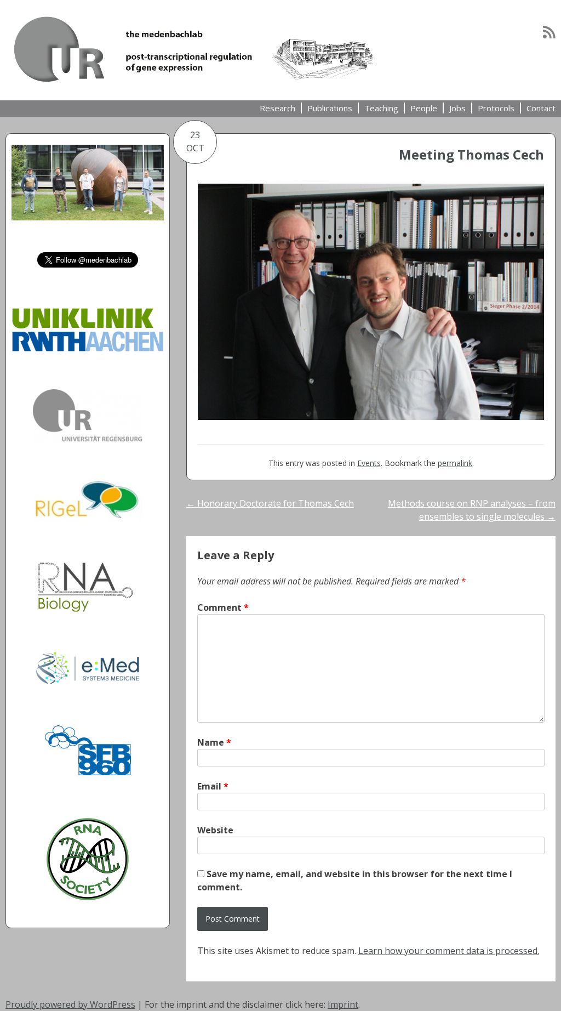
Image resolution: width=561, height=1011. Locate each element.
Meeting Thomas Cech (471, 154)
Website (215, 830)
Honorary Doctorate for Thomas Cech (270, 503)
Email (212, 786)
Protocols (496, 108)
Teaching (381, 108)
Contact (541, 108)
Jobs (457, 108)
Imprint (343, 1004)
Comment (223, 607)
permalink (455, 463)
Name (214, 742)
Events (369, 463)
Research (277, 108)
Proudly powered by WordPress (70, 1004)
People (423, 108)
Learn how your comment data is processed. (448, 951)
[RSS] (549, 31)
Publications (329, 108)
